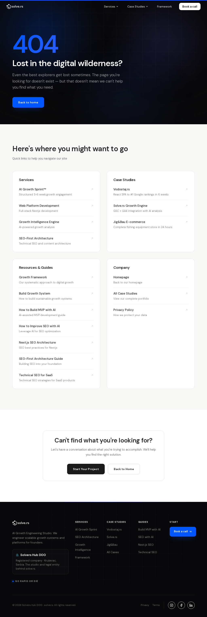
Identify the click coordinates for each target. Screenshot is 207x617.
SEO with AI (145, 537)
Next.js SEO (146, 544)
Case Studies (136, 6)
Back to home (28, 102)
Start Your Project (86, 469)
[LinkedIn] (191, 605)
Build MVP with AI (149, 529)
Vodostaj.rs (114, 529)
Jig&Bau (112, 544)
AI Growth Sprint (86, 529)
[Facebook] (181, 605)
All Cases (113, 552)
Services (109, 6)
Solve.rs (112, 537)
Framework (164, 6)
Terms (156, 605)
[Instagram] (171, 605)
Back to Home (124, 469)
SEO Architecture (87, 537)
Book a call (189, 6)
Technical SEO (147, 552)
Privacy (145, 605)
